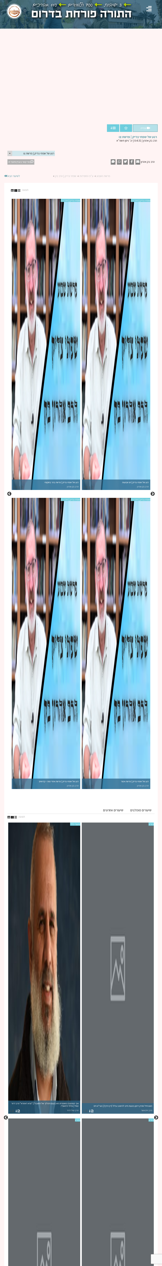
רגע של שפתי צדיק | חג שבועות (135, 484)
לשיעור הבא (13, 176)
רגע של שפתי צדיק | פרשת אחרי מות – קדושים (59, 783)
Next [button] (9, 494)
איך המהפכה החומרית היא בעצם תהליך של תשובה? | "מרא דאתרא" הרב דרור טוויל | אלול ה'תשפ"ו (45, 1107)
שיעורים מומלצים (140, 810)
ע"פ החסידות (86, 176)
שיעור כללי (75, 824)
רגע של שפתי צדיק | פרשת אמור (135, 783)
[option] (81, 494)
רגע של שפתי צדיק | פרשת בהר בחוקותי (61, 484)
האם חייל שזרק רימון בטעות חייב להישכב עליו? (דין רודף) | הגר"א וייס (123, 1108)
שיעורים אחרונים (113, 810)
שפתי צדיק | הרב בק (65, 176)
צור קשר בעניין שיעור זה (19, 162)
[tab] (141, 810)
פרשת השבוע (103, 176)
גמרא (151, 824)
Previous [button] (152, 494)
